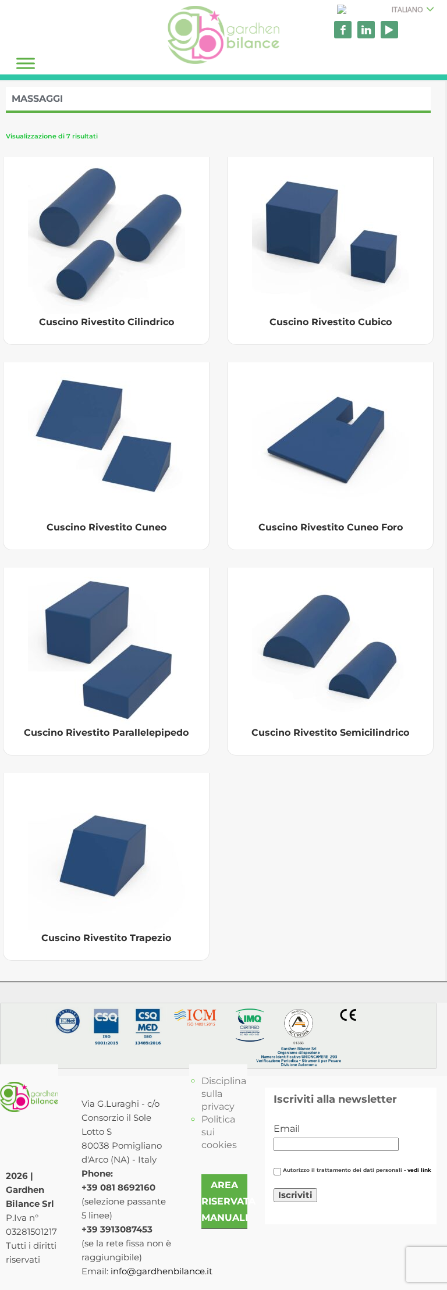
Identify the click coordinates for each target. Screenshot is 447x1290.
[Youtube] (389, 29)
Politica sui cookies (219, 1132)
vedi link (419, 1170)
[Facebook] (343, 29)
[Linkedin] (366, 29)
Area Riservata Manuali (228, 1201)
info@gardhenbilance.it (161, 1271)
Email (287, 1128)
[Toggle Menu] (25, 63)
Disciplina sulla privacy (223, 1093)
